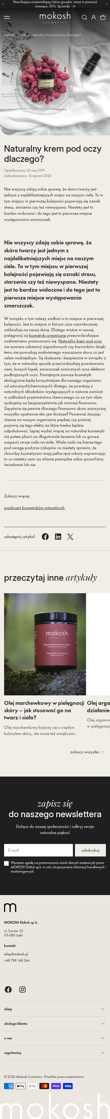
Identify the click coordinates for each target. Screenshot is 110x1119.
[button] (84, 17)
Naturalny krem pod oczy (80, 341)
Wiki (23, 34)
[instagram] (22, 989)
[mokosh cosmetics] (55, 17)
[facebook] (8, 989)
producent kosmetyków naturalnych (34, 507)
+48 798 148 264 (17, 960)
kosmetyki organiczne (47, 335)
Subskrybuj (90, 850)
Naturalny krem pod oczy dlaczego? (56, 34)
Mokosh (9, 34)
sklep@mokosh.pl (16, 954)
